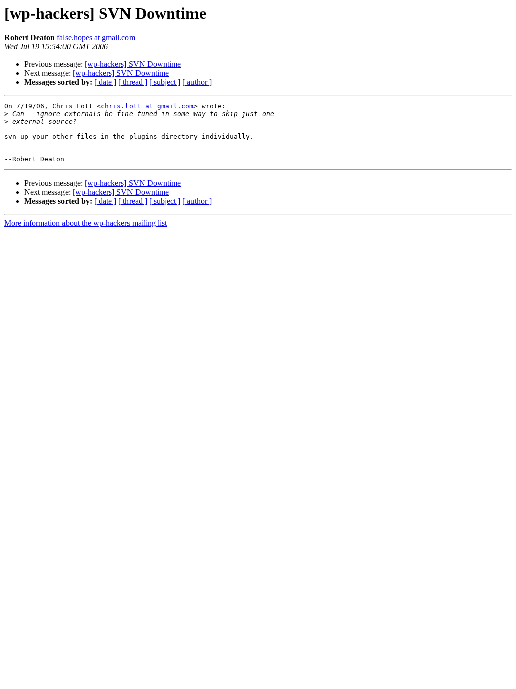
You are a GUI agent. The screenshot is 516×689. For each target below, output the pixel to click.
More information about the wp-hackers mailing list (85, 223)
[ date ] (105, 82)
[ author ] (197, 82)
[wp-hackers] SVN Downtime (133, 64)
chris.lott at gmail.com (147, 106)
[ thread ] (132, 82)
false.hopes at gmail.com (96, 37)
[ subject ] (164, 82)
